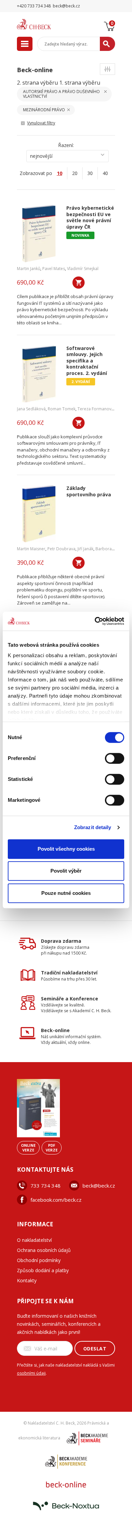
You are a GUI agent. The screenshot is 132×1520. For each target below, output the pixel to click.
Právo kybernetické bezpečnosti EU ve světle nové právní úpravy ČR (90, 217)
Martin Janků (28, 268)
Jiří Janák (85, 549)
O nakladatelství (34, 1240)
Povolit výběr (66, 871)
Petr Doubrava (61, 549)
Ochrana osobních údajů (44, 1250)
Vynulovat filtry (41, 123)
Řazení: (66, 145)
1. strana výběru (79, 82)
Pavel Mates (53, 268)
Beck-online (55, 1030)
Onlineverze (28, 1147)
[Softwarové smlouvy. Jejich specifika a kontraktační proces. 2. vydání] (39, 374)
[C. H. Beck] (42, 24)
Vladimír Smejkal (82, 268)
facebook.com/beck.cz (56, 1199)
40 (105, 173)
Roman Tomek (61, 409)
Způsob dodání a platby (43, 1270)
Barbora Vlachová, (113, 549)
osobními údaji (31, 1373)
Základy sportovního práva (88, 491)
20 (75, 173)
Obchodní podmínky (39, 1260)
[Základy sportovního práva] (39, 514)
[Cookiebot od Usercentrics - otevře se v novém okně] (95, 621)
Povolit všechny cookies (66, 849)
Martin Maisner (31, 549)
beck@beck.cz (99, 1185)
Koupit (78, 282)
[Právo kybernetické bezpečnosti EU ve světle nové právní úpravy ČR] (39, 233)
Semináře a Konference (69, 998)
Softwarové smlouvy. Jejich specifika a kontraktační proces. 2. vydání (86, 361)
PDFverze (52, 1147)
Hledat (107, 44)
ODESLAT (95, 1348)
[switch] (114, 758)
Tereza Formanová (96, 409)
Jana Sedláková (31, 409)
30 (90, 173)
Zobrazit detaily (92, 827)
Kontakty (27, 1280)
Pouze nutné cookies (66, 893)
